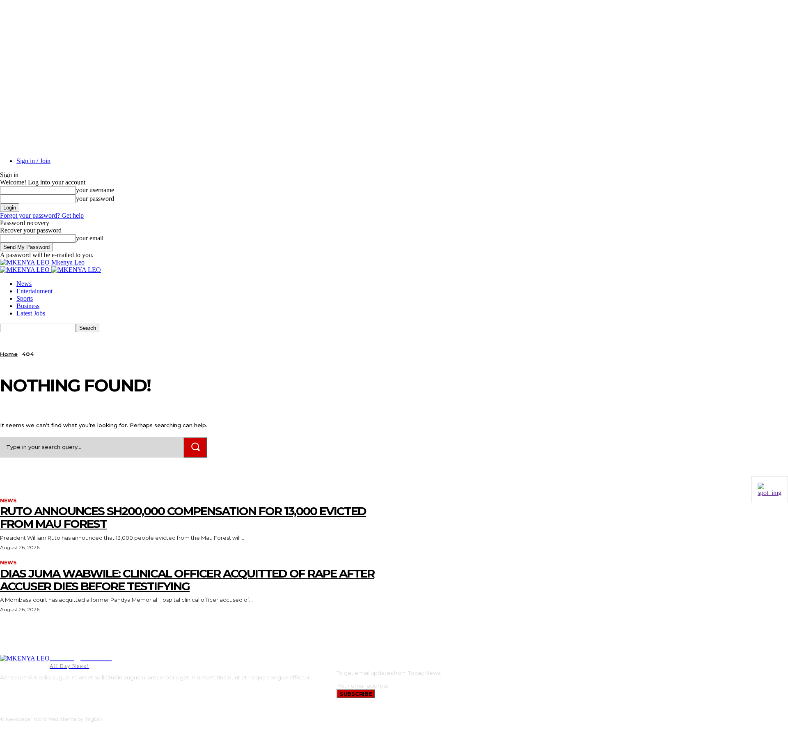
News (24, 283)
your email (89, 238)
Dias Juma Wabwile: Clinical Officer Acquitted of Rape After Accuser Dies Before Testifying (187, 579)
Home (9, 354)
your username (95, 189)
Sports (24, 298)
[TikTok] (26, 691)
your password (95, 198)
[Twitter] (38, 691)
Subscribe (356, 693)
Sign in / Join (33, 160)
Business (27, 305)
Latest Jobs (30, 313)
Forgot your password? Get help (42, 215)
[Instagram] (13, 691)
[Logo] (25, 269)
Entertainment (34, 291)
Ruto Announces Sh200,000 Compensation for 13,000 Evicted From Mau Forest (183, 517)
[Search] (195, 447)
